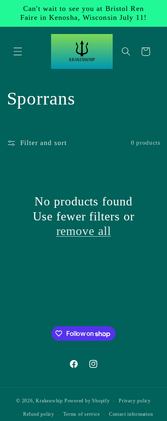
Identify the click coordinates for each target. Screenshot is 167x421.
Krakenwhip (49, 401)
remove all (83, 230)
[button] (18, 51)
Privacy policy (135, 401)
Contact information (131, 414)
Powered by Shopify (87, 401)
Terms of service (81, 414)
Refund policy (38, 414)
